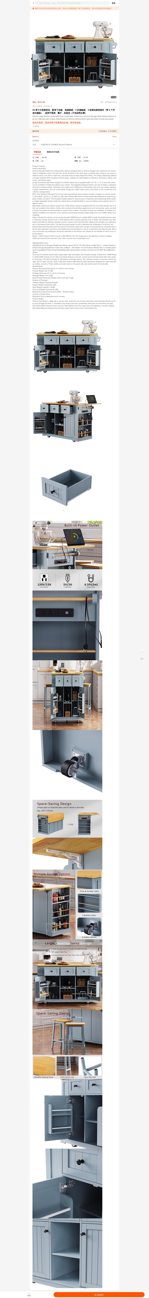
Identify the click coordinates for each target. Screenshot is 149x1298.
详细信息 (37, 151)
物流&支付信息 (53, 151)
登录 (113, 3)
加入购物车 (99, 1294)
